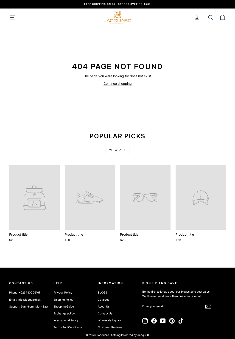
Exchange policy (64, 313)
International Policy (65, 320)
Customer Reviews (110, 327)
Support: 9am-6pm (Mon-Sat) (28, 306)
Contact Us (105, 313)
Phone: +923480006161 (24, 292)
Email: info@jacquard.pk (25, 299)
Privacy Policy (62, 292)
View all (117, 150)
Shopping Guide (63, 306)
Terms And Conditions (67, 327)
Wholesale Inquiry (109, 320)
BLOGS (102, 292)
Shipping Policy (63, 299)
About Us (103, 306)
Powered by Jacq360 (135, 335)
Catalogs (103, 299)
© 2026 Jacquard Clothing (103, 335)
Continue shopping (118, 83)
